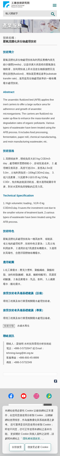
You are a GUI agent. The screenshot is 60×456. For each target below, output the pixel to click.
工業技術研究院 (16, 4)
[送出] (53, 13)
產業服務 (12, 25)
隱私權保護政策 (31, 438)
